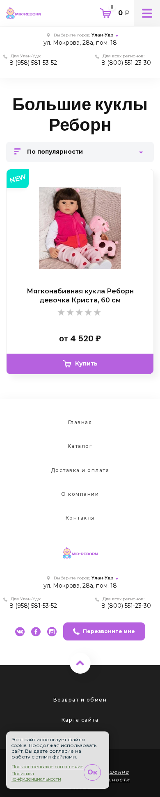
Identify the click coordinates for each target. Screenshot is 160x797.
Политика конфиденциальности (36, 776)
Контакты (80, 518)
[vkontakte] (20, 631)
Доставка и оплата (80, 470)
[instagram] (52, 631)
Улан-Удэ (102, 35)
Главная (80, 422)
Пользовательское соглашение (47, 767)
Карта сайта (80, 720)
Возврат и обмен (80, 700)
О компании (80, 494)
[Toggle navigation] (147, 13)
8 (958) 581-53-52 (33, 62)
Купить (86, 363)
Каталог (80, 446)
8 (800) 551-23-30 (126, 62)
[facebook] (36, 631)
